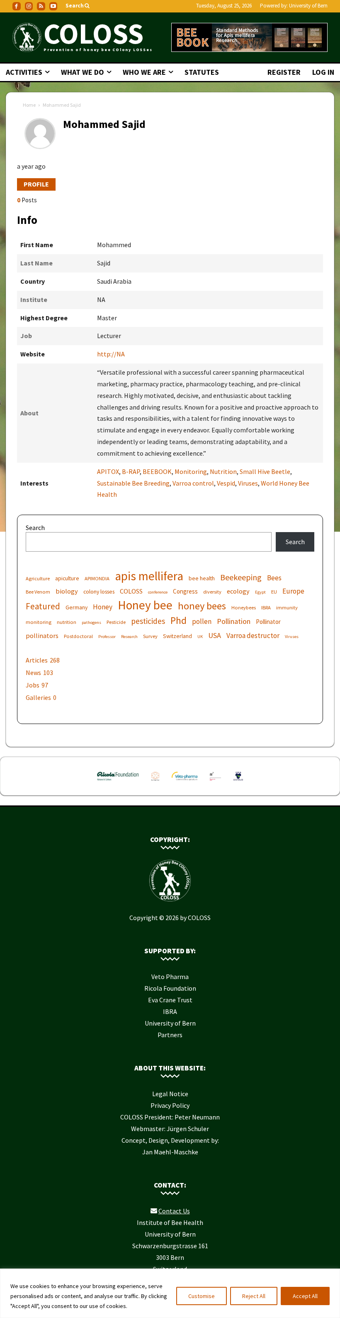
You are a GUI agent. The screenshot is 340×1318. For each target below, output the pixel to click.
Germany (76, 607)
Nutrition (223, 471)
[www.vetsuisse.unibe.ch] (215, 782)
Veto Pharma (170, 976)
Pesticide (116, 622)
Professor (107, 636)
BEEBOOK (157, 471)
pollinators (42, 635)
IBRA (266, 607)
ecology (238, 591)
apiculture (67, 578)
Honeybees (243, 607)
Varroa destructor (252, 635)
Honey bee (145, 605)
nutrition (66, 622)
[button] (78, 6)
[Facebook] (16, 6)
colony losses (98, 591)
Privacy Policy (170, 1105)
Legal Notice (170, 1094)
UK (200, 636)
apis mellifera (149, 576)
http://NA (111, 354)
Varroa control (193, 483)
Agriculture (38, 578)
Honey (102, 607)
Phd (178, 620)
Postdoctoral (78, 636)
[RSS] (41, 6)
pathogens (91, 622)
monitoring (38, 622)
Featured (43, 606)
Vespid (226, 483)
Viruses (248, 483)
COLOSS (131, 591)
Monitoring (191, 471)
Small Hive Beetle (265, 471)
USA (214, 635)
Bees (274, 578)
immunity (287, 607)
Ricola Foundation (170, 988)
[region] (170, 1293)
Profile (36, 184)
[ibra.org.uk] (238, 782)
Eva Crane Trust (170, 1000)
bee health (202, 578)
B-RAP (131, 471)
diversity (212, 592)
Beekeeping (241, 577)
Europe (293, 591)
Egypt (260, 592)
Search (35, 527)
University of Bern (308, 5)
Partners (170, 1035)
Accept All (305, 1296)
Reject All (253, 1296)
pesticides (148, 621)
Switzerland (177, 636)
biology (67, 591)
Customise (201, 1296)
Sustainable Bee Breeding (133, 483)
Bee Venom (38, 592)
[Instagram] (29, 6)
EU (274, 592)
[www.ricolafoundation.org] (118, 782)
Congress (185, 591)
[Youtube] (53, 6)
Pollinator (268, 622)
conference (158, 592)
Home (29, 105)
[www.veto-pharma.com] (184, 782)
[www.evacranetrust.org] (155, 782)
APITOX (108, 471)
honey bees (202, 605)
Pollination (233, 621)
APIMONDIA (97, 578)
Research (129, 636)
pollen (201, 621)
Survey (150, 636)
